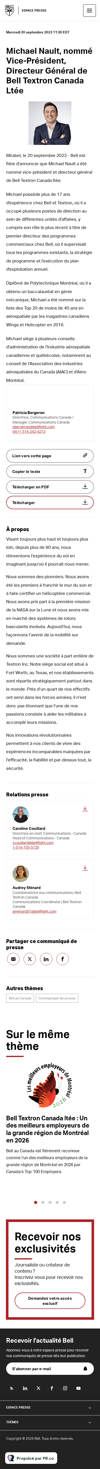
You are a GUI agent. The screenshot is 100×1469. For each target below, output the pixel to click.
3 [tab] (50, 1202)
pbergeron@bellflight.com (34, 427)
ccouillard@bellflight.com (33, 842)
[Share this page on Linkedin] (46, 959)
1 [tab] (35, 1202)
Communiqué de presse (57, 998)
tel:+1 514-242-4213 (29, 431)
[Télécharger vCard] (85, 808)
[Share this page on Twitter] (30, 959)
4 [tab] (57, 1202)
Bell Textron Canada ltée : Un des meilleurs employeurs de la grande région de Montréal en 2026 (47, 1129)
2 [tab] (42, 1202)
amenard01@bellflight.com (34, 911)
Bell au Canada (20, 998)
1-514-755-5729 (26, 847)
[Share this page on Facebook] (62, 959)
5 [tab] (64, 1202)
